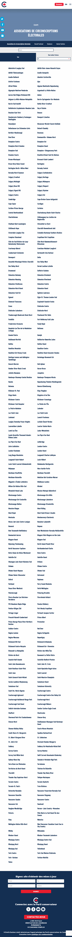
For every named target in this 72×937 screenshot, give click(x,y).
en (66, 4)
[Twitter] (2, 19)
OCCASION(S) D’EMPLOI (36, 927)
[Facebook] (2, 24)
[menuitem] (4, 4)
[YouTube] (2, 30)
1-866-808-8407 (36, 921)
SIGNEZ (36, 891)
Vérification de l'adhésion (36, 923)
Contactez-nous (36, 917)
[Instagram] (2, 35)
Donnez (59, 4)
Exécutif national (38, 44)
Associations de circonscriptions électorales (18, 44)
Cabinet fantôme (60, 44)
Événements (36, 925)
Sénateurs (49, 44)
